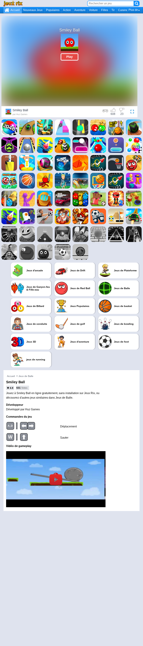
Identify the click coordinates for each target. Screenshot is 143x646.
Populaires (52, 10)
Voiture (93, 10)
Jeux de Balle (25, 376)
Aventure (79, 10)
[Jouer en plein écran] (131, 112)
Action (67, 10)
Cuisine (123, 10)
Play (69, 56)
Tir (113, 10)
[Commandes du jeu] (105, 112)
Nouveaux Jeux (33, 10)
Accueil (15, 10)
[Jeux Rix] (12, 3)
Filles (104, 10)
